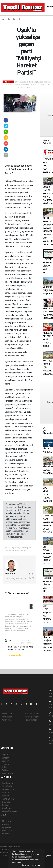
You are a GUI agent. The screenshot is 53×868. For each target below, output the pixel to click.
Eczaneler (6, 792)
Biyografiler (7, 827)
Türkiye (5, 770)
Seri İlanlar (6, 805)
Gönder (31, 606)
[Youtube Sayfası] (18, 704)
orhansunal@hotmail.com (15, 578)
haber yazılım (6, 861)
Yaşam (5, 755)
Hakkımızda (7, 714)
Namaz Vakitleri (8, 789)
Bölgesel (16, 19)
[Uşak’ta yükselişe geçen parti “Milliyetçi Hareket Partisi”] (20, 103)
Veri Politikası (7, 720)
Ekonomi (5, 764)
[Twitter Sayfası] (8, 704)
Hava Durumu (7, 783)
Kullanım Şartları (32, 714)
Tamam (37, 865)
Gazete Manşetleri (10, 811)
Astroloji (5, 834)
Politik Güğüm (8, 773)
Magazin (5, 761)
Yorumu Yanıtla (14, 655)
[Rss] (27, 704)
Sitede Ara (6, 821)
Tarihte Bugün (8, 799)
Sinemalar (6, 802)
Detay (26, 865)
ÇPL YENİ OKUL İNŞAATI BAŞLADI (47, 494)
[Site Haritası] (32, 704)
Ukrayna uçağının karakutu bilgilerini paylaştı (47, 644)
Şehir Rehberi (7, 808)
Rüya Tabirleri (7, 830)
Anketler (5, 824)
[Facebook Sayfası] (3, 704)
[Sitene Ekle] (38, 704)
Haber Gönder (31, 720)
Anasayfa (6, 19)
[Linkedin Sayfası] (23, 704)
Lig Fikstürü (6, 796)
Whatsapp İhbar (32, 717)
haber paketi (5, 858)
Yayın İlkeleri (7, 717)
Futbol (4, 767)
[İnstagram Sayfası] (13, 704)
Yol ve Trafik (7, 786)
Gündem (5, 758)
